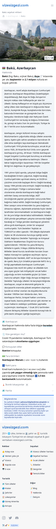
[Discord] (16, 518)
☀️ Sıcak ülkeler (37, 460)
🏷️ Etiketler (35, 464)
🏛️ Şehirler (7, 492)
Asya (37, 76)
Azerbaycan (13, 16)
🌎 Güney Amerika (10, 501)
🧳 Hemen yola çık (10, 456)
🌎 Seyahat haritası (39, 456)
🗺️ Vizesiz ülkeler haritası (41, 451)
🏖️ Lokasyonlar (9, 497)
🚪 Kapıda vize (8, 464)
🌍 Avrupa (7, 505)
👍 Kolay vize (8, 451)
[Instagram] (3, 518)
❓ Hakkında (35, 492)
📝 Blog (33, 488)
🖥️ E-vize (6, 469)
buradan (47, 325)
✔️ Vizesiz (6, 460)
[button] (28, 385)
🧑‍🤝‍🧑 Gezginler (36, 469)
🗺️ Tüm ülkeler (9, 484)
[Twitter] (10, 518)
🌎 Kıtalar (6, 488)
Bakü (23, 16)
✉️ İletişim (35, 497)
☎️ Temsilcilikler (37, 473)
